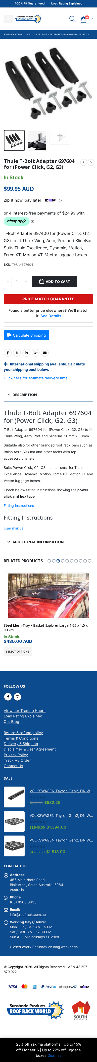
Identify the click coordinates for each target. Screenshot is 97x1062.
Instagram (17, 697)
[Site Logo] (28, 19)
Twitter (17, 353)
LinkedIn (26, 353)
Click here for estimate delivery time (36, 378)
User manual (14, 528)
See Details (51, 316)
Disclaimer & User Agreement (30, 749)
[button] (8, 19)
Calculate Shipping (29, 335)
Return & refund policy (23, 733)
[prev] (83, 162)
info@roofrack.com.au (28, 915)
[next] (91, 162)
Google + (36, 353)
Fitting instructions (19, 505)
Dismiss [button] (54, 1055)
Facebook (8, 353)
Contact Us (13, 766)
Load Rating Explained (23, 716)
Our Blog (11, 721)
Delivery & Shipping (21, 744)
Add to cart (58, 281)
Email (45, 353)
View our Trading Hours (25, 710)
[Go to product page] (48, 596)
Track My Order (17, 760)
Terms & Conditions (21, 738)
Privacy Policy (16, 755)
